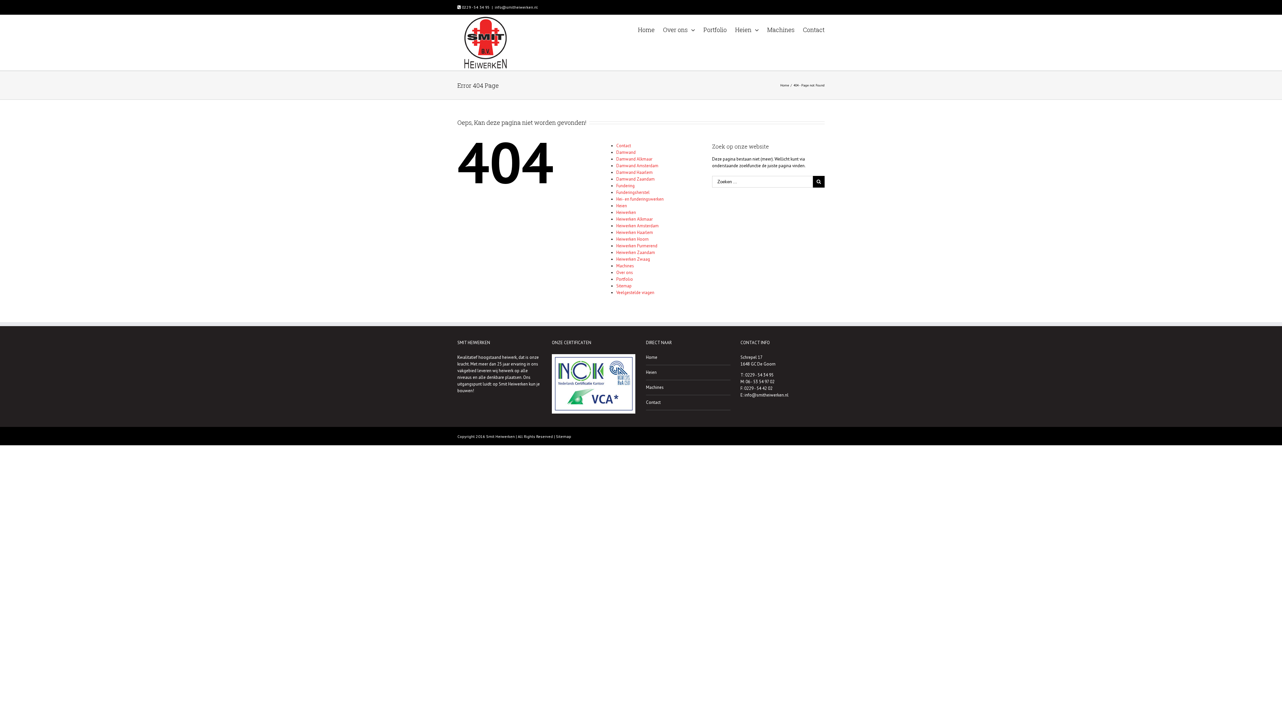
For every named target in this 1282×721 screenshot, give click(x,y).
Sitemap (624, 286)
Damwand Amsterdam (637, 166)
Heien (621, 206)
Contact (623, 146)
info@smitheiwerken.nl (516, 7)
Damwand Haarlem (634, 172)
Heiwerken (626, 212)
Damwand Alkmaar (634, 159)
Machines (625, 266)
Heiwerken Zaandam (635, 252)
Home (651, 357)
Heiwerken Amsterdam (637, 226)
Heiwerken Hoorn (632, 239)
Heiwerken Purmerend (636, 246)
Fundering (625, 186)
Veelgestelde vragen (635, 292)
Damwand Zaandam (635, 179)
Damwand (626, 152)
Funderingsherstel (633, 192)
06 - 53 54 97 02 (760, 382)
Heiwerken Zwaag (633, 259)
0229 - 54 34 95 (475, 7)
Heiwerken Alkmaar (634, 219)
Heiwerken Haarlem (634, 232)
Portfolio (624, 279)
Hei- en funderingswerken (640, 199)
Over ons (624, 272)
